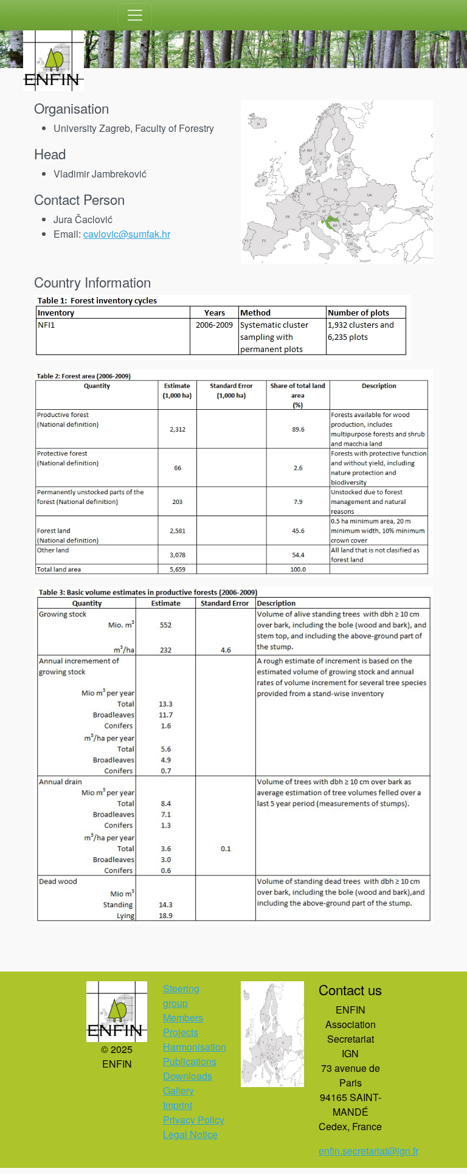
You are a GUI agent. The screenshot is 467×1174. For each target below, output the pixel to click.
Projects (180, 1032)
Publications (189, 1061)
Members (183, 1017)
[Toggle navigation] (135, 15)
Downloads (187, 1076)
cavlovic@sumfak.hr (126, 234)
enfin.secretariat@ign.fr (368, 1151)
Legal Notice (190, 1134)
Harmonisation (194, 1047)
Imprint (177, 1105)
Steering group (181, 995)
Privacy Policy (193, 1120)
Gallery (178, 1090)
